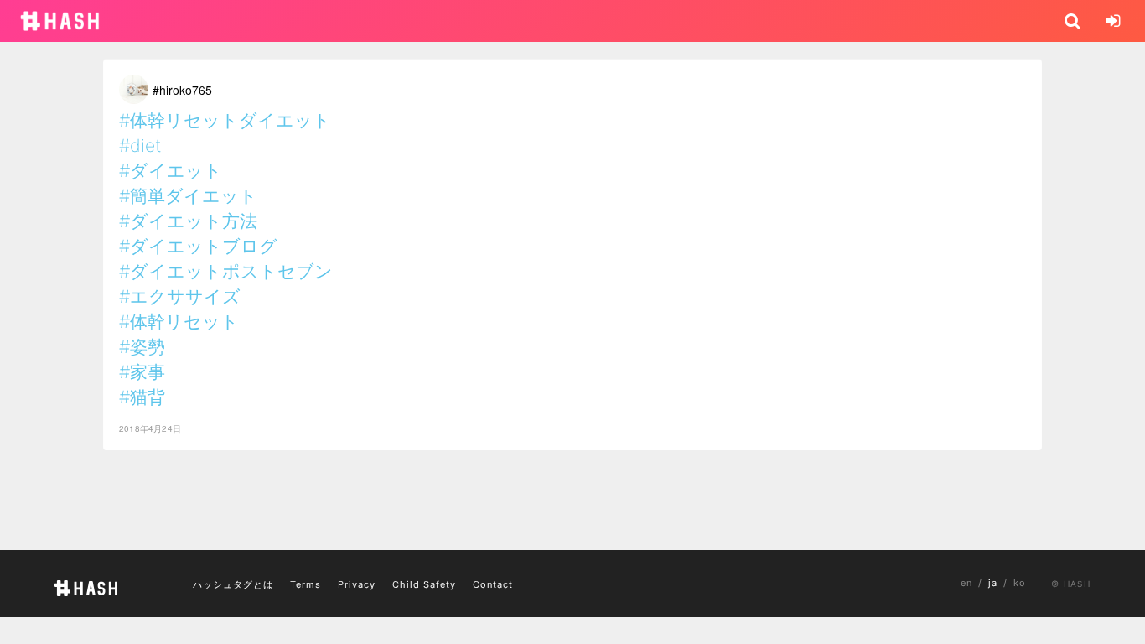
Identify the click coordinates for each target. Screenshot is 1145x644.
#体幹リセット (179, 321)
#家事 (142, 371)
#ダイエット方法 (188, 220)
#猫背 (142, 397)
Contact (493, 584)
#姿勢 (142, 346)
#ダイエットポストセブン (226, 271)
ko (1019, 583)
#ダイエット (170, 170)
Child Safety (424, 584)
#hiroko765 (182, 89)
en (966, 583)
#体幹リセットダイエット (225, 120)
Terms (305, 584)
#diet (140, 145)
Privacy (357, 584)
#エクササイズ (180, 296)
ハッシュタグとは (233, 584)
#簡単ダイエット (188, 195)
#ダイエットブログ (198, 246)
